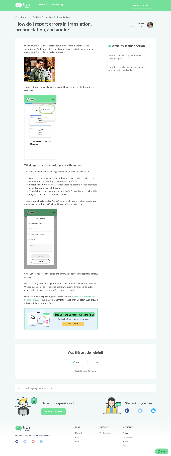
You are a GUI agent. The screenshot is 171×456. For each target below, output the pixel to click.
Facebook (127, 410)
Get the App (58, 4)
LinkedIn (153, 410)
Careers (126, 441)
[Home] (22, 5)
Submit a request (141, 5)
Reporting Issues (64, 17)
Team (125, 433)
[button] (75, 362)
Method (78, 433)
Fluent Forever (21, 17)
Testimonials (128, 437)
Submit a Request (53, 411)
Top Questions (105, 433)
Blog (77, 441)
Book (77, 437)
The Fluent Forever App (42, 17)
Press (125, 445)
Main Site (43, 4)
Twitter (140, 410)
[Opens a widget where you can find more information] (161, 452)
